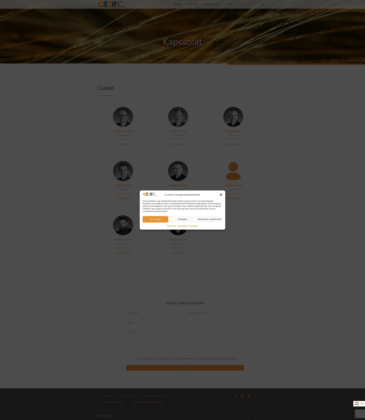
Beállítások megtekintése (209, 219)
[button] (221, 194)
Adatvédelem (183, 226)
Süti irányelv (171, 226)
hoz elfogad (155, 219)
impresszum (193, 226)
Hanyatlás (182, 219)
